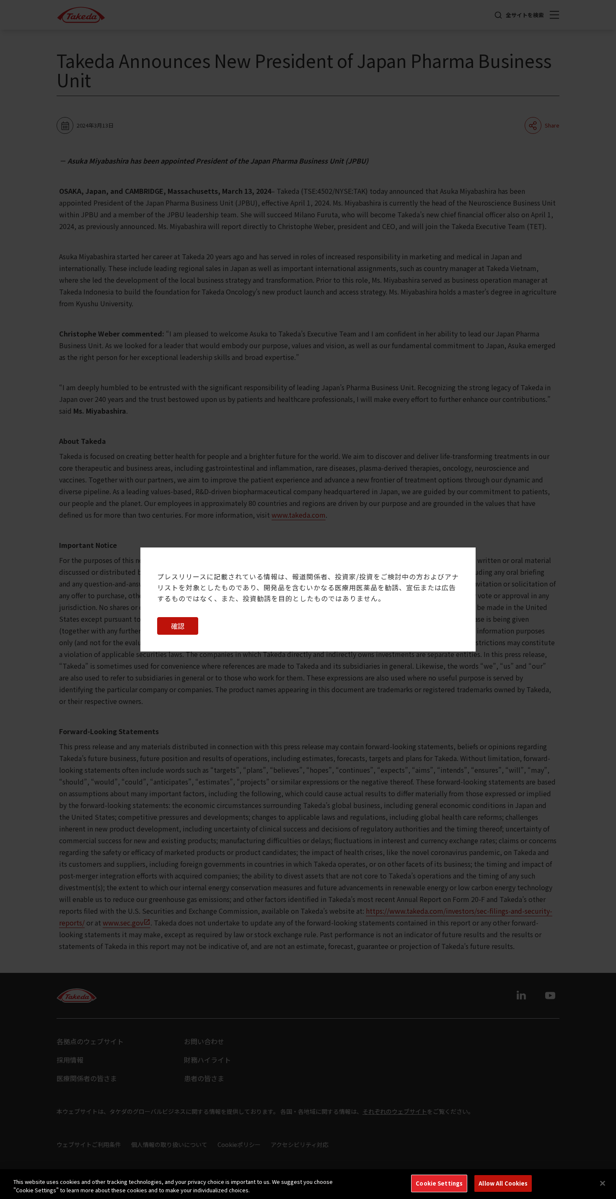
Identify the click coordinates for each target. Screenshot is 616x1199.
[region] (308, 1184)
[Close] (602, 1183)
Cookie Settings (439, 1183)
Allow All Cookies (503, 1183)
